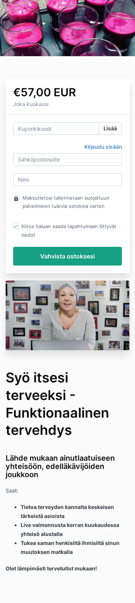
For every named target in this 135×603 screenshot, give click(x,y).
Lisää (110, 128)
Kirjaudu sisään (103, 146)
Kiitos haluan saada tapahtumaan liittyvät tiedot (68, 230)
